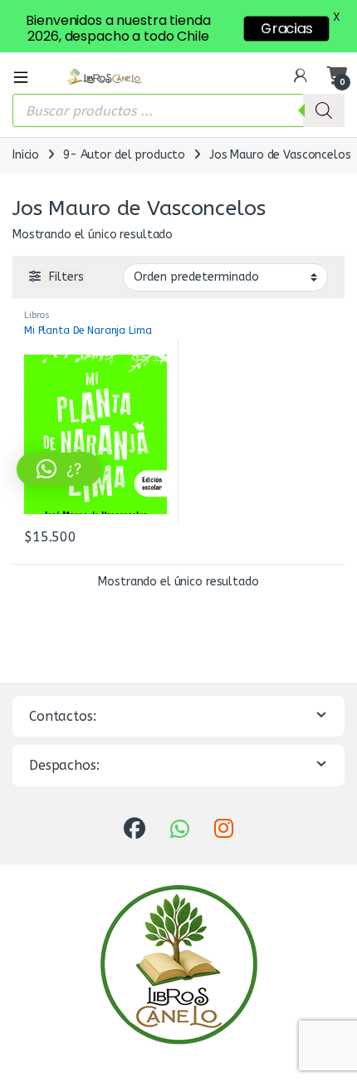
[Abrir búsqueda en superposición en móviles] (178, 110)
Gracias (286, 28)
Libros (37, 315)
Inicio (25, 155)
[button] (59, 469)
